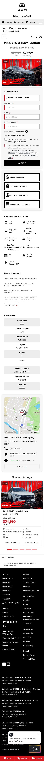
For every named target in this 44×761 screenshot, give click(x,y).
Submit (22, 163)
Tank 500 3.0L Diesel (11, 638)
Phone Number (10, 122)
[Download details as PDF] (40, 37)
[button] (22, 72)
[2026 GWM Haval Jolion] (22, 495)
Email (7, 112)
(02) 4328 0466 (12, 695)
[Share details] (36, 37)
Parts (25, 604)
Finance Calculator (31, 590)
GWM (11, 28)
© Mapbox (34, 433)
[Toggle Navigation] (40, 22)
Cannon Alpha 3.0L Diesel (10, 644)
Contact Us (30, 542)
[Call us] (32, 37)
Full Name (9, 103)
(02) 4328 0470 (12, 706)
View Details (10, 542)
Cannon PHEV (8, 649)
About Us (27, 637)
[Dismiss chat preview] (38, 733)
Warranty (27, 608)
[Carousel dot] (9, 549)
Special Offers (29, 582)
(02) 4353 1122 (16, 448)
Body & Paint (28, 612)
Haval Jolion (22, 28)
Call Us (20, 466)
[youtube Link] (8, 664)
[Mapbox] (11, 431)
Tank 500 (6, 599)
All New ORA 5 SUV (10, 603)
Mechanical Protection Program (31, 618)
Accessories (28, 623)
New (3, 28)
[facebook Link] (4, 664)
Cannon (5, 612)
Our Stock (27, 578)
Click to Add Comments (14, 131)
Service (26, 600)
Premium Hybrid (12, 31)
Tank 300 (6, 594)
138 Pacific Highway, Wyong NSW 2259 (23, 454)
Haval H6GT (7, 586)
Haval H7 (6, 590)
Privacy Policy (24, 153)
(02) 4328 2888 (12, 683)
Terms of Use (29, 659)
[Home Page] (22, 7)
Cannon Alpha (8, 616)
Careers (26, 641)
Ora (4, 626)
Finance (26, 586)
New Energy (28, 645)
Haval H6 (6, 582)
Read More (10, 305)
